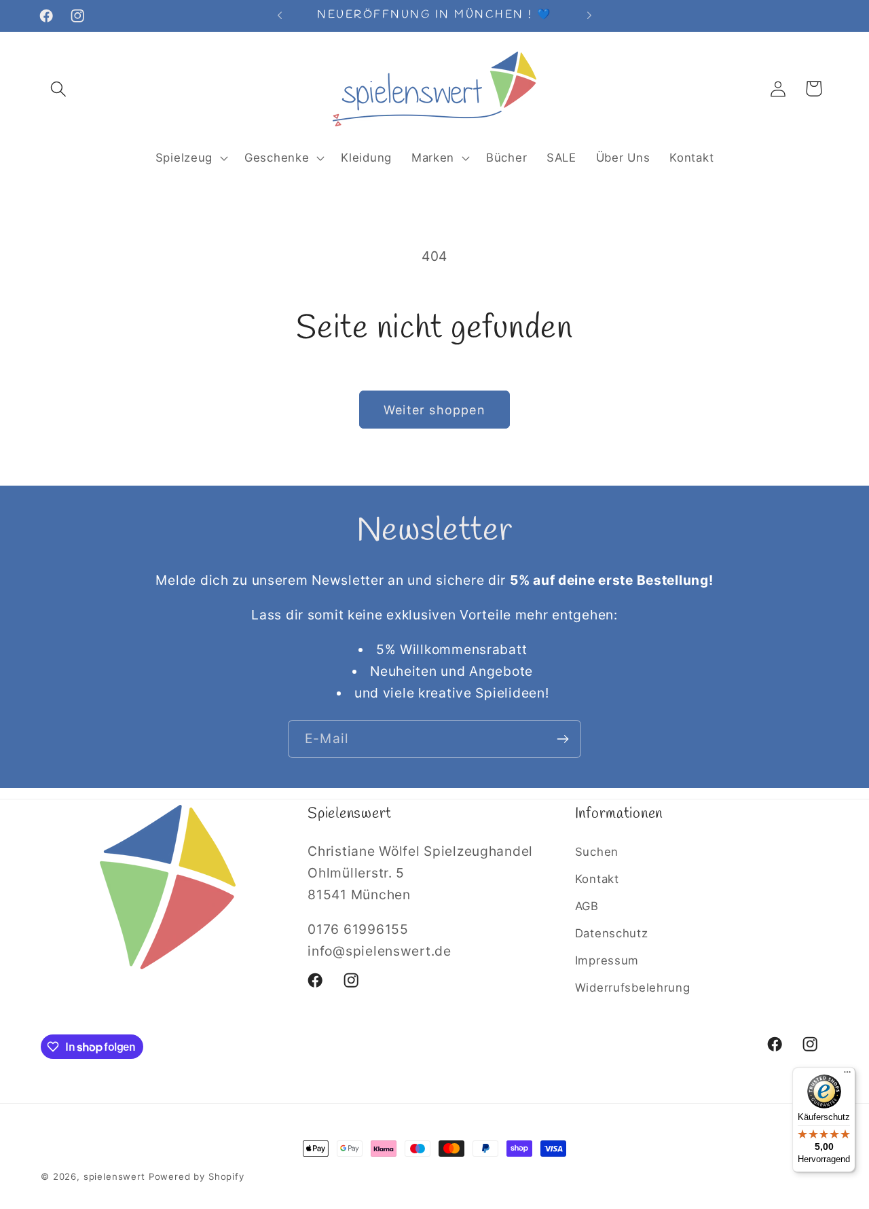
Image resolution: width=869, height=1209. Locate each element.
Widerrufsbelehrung (632, 987)
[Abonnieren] (562, 739)
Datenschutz (611, 933)
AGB (587, 906)
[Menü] (847, 1075)
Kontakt (597, 879)
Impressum (607, 960)
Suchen (596, 852)
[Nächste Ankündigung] (589, 15)
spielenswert (114, 1176)
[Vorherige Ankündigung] (280, 15)
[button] (59, 89)
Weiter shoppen (434, 410)
